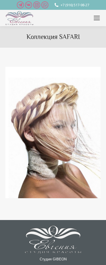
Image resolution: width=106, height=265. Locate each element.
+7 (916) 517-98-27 (75, 4)
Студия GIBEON (53, 259)
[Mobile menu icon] (97, 18)
